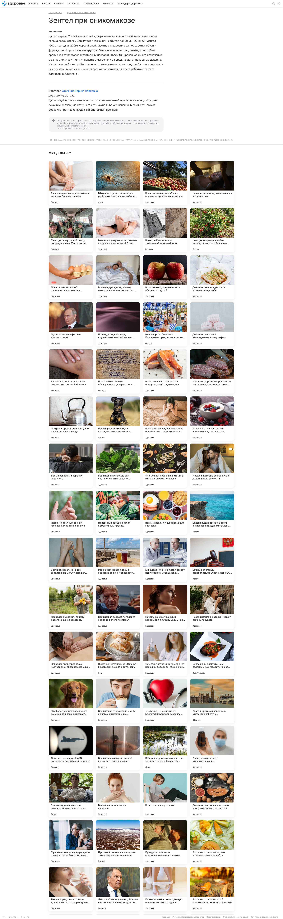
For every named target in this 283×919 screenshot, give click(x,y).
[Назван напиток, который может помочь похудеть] (212, 607)
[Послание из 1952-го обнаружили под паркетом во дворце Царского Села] (118, 371)
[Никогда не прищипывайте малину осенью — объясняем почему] (212, 230)
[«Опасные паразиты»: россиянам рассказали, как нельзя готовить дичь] (212, 371)
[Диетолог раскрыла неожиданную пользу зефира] (212, 324)
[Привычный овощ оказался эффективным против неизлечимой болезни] (118, 513)
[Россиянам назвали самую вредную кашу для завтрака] (212, 418)
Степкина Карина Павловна (80, 90)
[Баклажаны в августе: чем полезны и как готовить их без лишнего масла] (212, 654)
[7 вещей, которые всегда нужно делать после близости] (212, 466)
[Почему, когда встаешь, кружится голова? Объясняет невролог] (118, 324)
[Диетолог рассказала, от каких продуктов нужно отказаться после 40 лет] (212, 795)
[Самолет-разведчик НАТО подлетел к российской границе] (71, 748)
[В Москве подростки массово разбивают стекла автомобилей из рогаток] (118, 183)
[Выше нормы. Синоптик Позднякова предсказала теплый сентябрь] (165, 324)
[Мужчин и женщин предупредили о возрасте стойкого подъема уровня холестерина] (71, 842)
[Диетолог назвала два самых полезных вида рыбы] (212, 277)
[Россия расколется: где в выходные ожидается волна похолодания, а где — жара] (118, 418)
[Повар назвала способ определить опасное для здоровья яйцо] (71, 277)
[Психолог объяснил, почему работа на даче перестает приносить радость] (71, 607)
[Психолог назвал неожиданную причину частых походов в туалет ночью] (165, 889)
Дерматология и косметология (81, 12)
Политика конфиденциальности (264, 917)
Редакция (166, 917)
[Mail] (4, 3)
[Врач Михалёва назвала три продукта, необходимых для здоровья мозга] (165, 371)
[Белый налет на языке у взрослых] (118, 795)
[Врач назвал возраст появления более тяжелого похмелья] (118, 607)
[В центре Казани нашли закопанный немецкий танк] (165, 230)
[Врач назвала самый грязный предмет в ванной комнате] (118, 748)
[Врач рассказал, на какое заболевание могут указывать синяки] (71, 560)
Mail (4, 917)
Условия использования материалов (188, 917)
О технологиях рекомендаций (235, 917)
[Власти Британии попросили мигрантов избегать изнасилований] (212, 701)
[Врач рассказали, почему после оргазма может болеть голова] (165, 418)
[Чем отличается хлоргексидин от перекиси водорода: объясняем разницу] (165, 654)
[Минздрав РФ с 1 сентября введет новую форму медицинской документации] (165, 560)
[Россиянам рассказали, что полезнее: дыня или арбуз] (212, 842)
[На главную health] (15, 3)
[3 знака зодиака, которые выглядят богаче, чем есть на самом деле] (71, 795)
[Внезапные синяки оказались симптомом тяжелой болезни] (71, 371)
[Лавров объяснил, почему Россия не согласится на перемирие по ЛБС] (118, 889)
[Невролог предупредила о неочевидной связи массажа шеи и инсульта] (71, 654)
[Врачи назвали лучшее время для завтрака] (165, 513)
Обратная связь (213, 917)
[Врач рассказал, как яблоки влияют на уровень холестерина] (165, 183)
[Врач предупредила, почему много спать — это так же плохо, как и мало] (118, 277)
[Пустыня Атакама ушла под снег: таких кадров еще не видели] (118, 842)
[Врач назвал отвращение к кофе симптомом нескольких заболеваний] (118, 701)
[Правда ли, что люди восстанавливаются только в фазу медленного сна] (165, 842)
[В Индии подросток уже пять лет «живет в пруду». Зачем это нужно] (165, 748)
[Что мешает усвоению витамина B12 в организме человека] (165, 466)
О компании (14, 917)
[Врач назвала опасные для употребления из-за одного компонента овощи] (118, 466)
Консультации (55, 12)
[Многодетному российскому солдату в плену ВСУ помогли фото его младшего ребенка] (71, 230)
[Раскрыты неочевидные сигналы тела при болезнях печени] (71, 183)
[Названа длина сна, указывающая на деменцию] (212, 183)
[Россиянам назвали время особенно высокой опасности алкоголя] (118, 560)
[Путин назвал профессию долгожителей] (71, 324)
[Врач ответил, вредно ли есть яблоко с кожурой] (165, 277)
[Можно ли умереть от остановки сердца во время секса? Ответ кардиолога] (118, 230)
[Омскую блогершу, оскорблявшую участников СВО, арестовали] (212, 560)
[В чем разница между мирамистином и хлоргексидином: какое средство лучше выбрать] (212, 748)
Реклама (25, 917)
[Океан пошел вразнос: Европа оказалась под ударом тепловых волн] (212, 513)
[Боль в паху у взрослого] (165, 795)
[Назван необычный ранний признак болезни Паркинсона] (71, 513)
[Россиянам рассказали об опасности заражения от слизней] (212, 889)
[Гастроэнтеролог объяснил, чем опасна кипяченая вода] (71, 418)
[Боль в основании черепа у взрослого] (71, 466)
